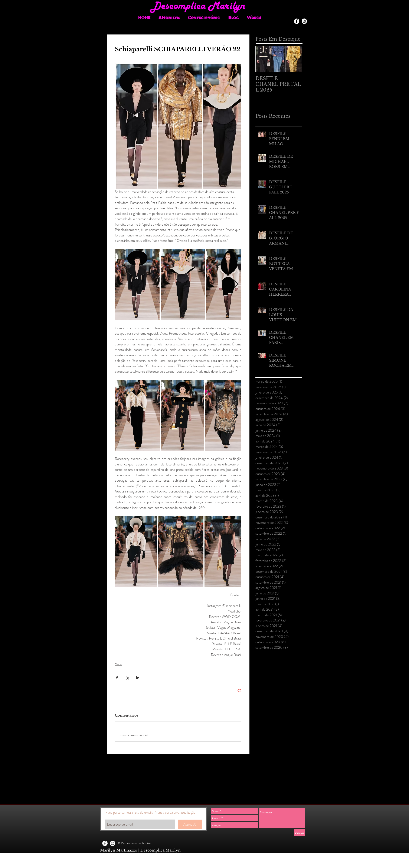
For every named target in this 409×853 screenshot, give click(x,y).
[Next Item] (295, 59)
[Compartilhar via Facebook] (117, 678)
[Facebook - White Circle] (296, 21)
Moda (118, 664)
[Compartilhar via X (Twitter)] (127, 678)
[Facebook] (298, 15)
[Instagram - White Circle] (304, 21)
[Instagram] (306, 15)
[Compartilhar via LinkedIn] (138, 678)
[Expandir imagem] (137, 284)
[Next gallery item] (236, 284)
